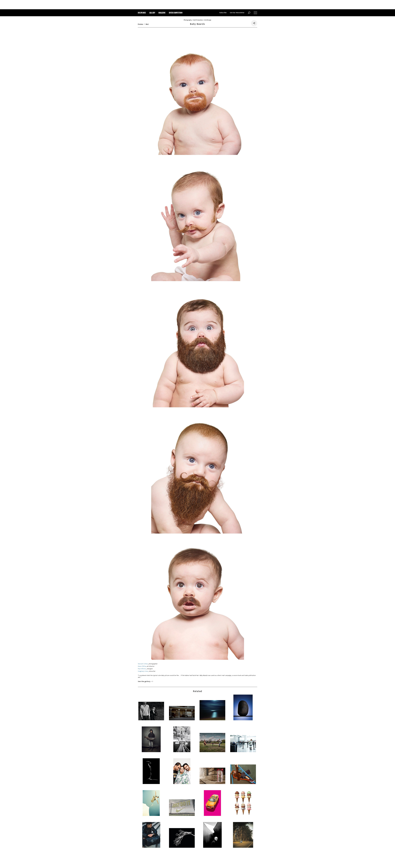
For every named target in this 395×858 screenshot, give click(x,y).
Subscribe (223, 13)
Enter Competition (175, 12)
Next (147, 24)
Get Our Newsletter (237, 13)
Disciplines (142, 12)
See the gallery (144, 681)
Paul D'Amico (142, 669)
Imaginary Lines (143, 671)
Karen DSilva (142, 666)
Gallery (152, 12)
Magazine (162, 12)
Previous (140, 24)
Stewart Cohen (143, 664)
